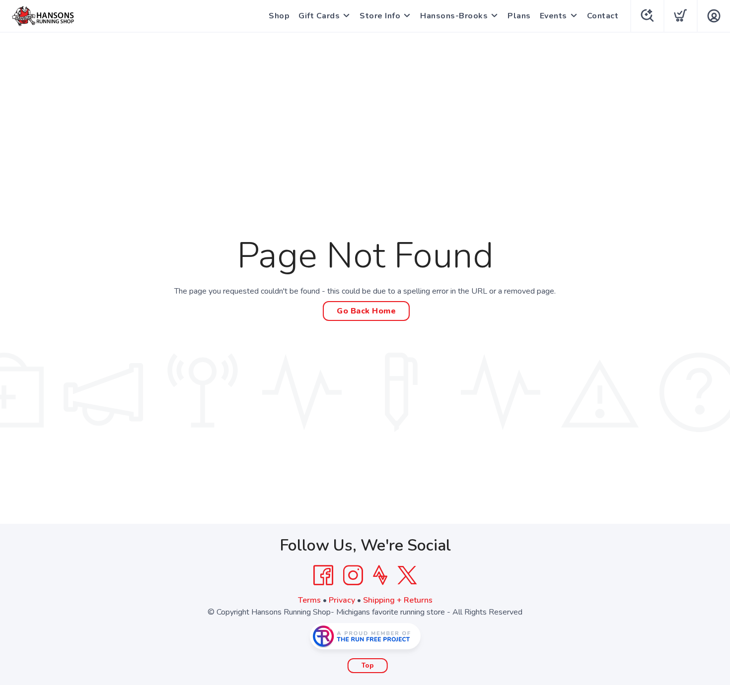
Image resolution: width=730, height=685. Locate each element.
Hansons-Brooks (454, 15)
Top (368, 665)
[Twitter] (407, 575)
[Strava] (380, 575)
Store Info (380, 15)
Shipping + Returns (398, 600)
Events (553, 15)
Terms (309, 600)
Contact (603, 15)
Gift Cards (319, 15)
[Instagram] (353, 575)
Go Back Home (366, 311)
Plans (519, 15)
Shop (279, 15)
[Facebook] (323, 575)
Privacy (342, 600)
